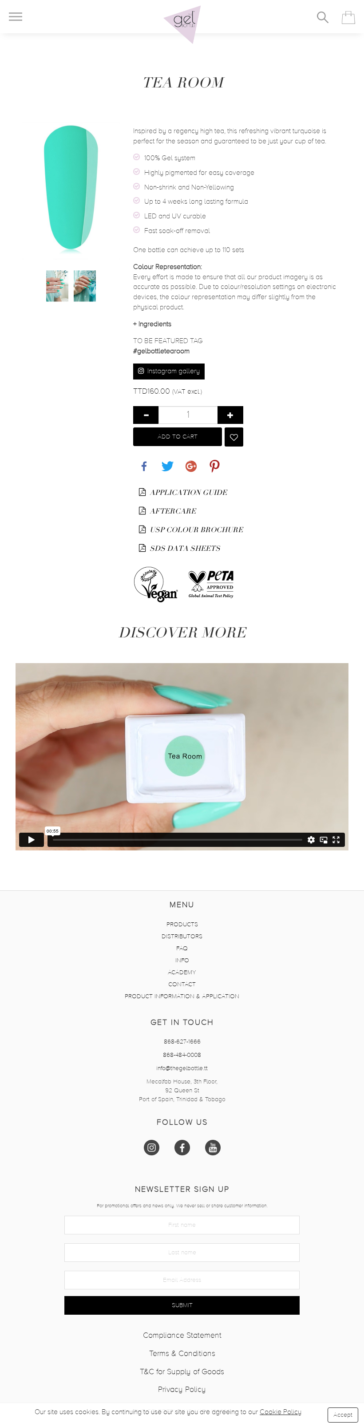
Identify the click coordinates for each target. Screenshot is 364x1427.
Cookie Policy (280, 1412)
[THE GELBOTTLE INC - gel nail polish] (182, 24)
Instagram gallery (173, 371)
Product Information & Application (182, 996)
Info (182, 960)
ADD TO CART (178, 437)
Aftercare (172, 511)
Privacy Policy (182, 1390)
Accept (342, 1415)
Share (142, 461)
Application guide (187, 492)
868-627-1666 (182, 1042)
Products (182, 924)
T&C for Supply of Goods (182, 1372)
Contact (182, 984)
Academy (182, 972)
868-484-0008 (182, 1055)
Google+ (189, 461)
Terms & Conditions (182, 1354)
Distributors (182, 936)
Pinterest (213, 461)
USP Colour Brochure (195, 530)
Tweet (165, 461)
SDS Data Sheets (184, 548)
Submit (182, 1305)
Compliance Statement (182, 1336)
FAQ (182, 948)
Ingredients (152, 324)
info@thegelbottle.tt (182, 1068)
